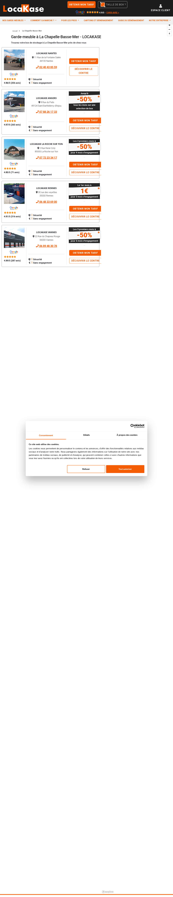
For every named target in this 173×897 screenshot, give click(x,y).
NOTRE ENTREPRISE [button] (159, 20)
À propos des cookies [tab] (127, 435)
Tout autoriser (125, 469)
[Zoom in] (169, 25)
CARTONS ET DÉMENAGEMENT (98, 20)
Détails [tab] (86, 435)
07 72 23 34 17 (48, 157)
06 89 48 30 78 (48, 246)
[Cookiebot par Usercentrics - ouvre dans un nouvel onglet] (132, 426)
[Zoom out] (169, 29)
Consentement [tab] (46, 435)
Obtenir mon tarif (81, 4)
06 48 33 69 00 (48, 201)
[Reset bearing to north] (169, 34)
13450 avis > (112, 12)
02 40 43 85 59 (48, 67)
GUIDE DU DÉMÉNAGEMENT (131, 20)
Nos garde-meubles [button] (13, 20)
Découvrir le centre (83, 71)
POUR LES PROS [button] (69, 20)
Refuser (86, 469)
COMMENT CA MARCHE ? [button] (42, 20)
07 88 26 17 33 (48, 111)
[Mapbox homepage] (108, 891)
